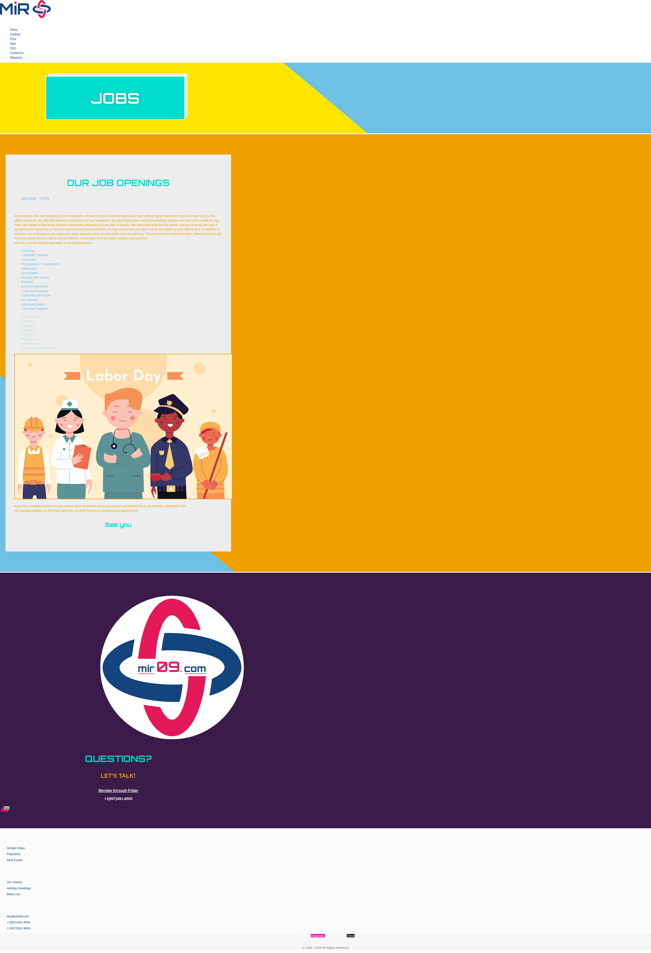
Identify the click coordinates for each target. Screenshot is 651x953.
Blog (13, 43)
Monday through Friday (118, 790)
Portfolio (15, 34)
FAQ (13, 48)
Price (13, 38)
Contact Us (17, 52)
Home (13, 29)
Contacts (325, 905)
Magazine (16, 57)
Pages (325, 871)
